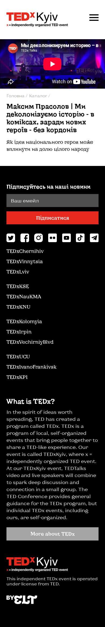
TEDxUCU (18, 356)
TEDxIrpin (19, 332)
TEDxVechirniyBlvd (30, 342)
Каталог (38, 95)
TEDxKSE (17, 286)
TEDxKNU (18, 307)
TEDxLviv (17, 272)
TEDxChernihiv (25, 251)
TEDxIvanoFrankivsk (31, 367)
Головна (16, 95)
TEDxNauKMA (23, 296)
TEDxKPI (17, 377)
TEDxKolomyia (24, 321)
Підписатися (52, 218)
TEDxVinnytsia (24, 261)
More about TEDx (52, 534)
